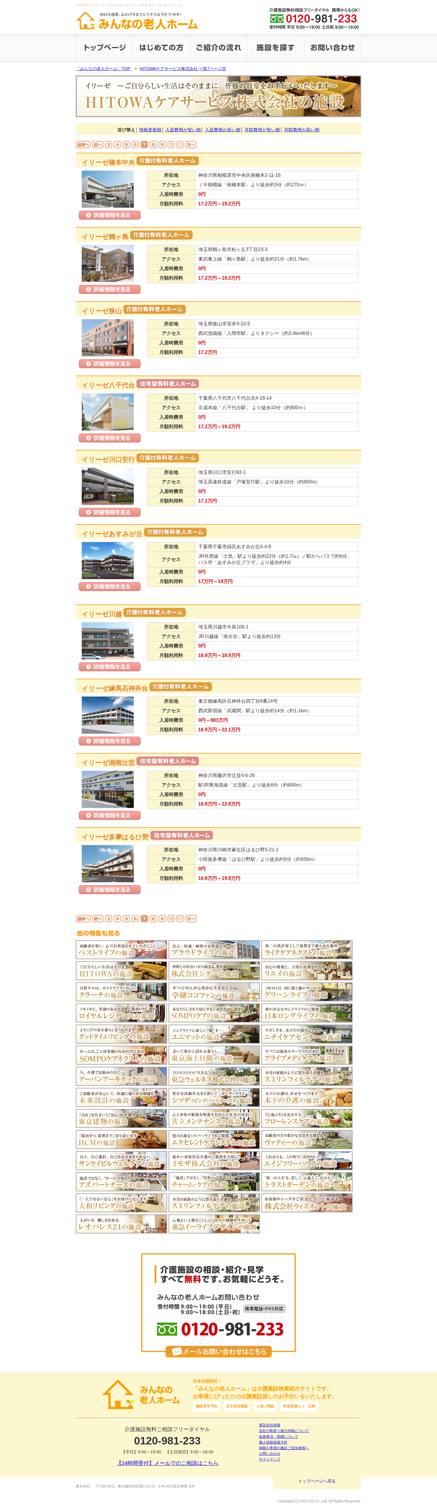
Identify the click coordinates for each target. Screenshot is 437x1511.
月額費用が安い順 (262, 129)
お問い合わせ (269, 1454)
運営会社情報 (269, 1425)
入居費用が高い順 (222, 129)
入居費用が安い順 (183, 129)
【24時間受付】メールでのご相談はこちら (167, 1463)
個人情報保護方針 (273, 1442)
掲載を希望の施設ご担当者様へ (284, 1448)
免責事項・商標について (278, 1437)
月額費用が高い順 (302, 129)
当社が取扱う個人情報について (284, 1431)
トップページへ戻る (317, 1481)
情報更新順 (150, 129)
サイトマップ (269, 1459)
